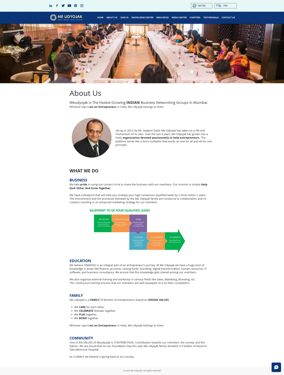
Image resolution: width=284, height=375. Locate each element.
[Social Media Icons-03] (57, 5)
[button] (124, 17)
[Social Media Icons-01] (81, 5)
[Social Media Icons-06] (69, 5)
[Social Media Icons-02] (50, 5)
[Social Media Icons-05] (63, 5)
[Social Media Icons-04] (75, 5)
